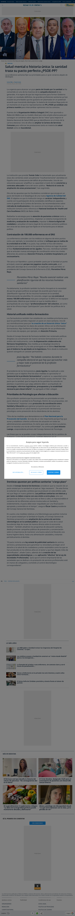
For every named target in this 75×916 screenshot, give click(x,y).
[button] (37, 467)
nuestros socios (29, 446)
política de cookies (25, 453)
